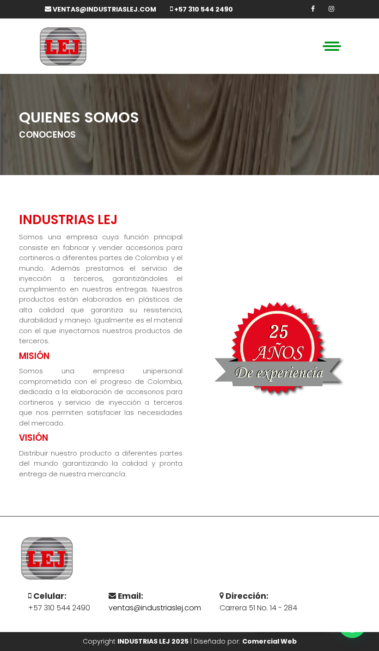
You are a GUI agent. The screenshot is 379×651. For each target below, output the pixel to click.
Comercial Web (269, 641)
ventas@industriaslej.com (103, 9)
